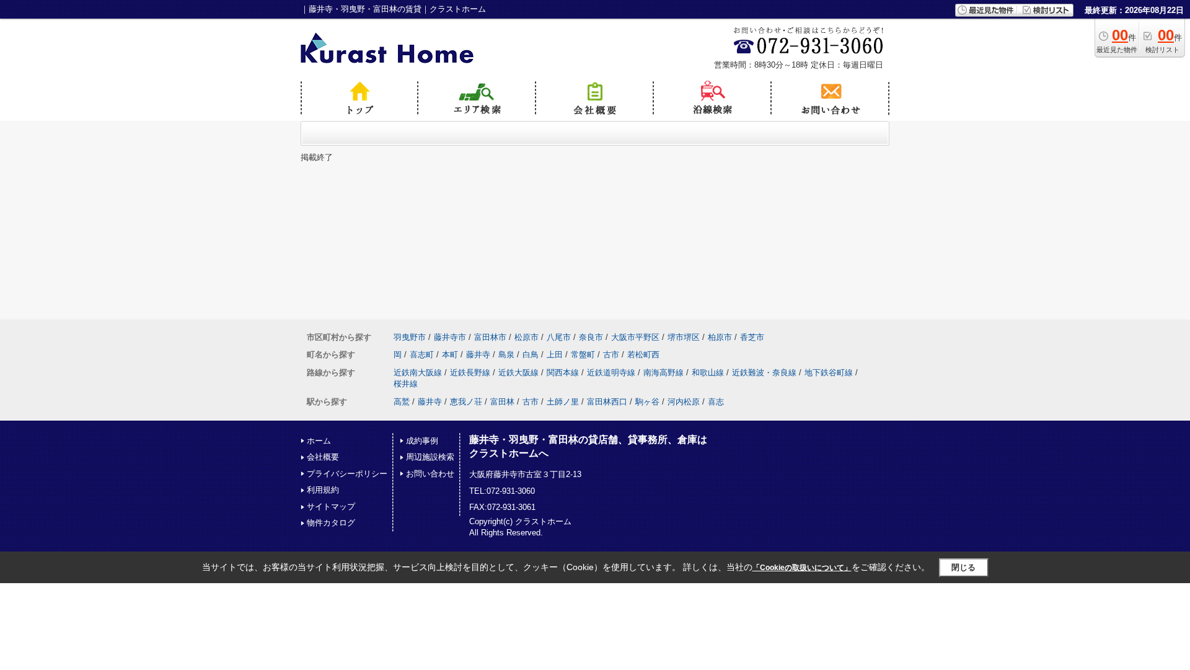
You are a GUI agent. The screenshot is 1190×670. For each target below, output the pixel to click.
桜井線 (406, 383)
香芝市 (752, 337)
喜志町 (422, 354)
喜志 (716, 401)
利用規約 (323, 489)
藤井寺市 (450, 337)
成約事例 (422, 440)
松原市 (526, 337)
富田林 (502, 401)
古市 (611, 354)
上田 (555, 354)
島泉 (506, 354)
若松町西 (643, 354)
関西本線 (563, 372)
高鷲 (402, 401)
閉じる (963, 567)
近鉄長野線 (470, 372)
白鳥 (530, 354)
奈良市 (591, 337)
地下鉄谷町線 (828, 372)
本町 (450, 354)
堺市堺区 (684, 337)
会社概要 (323, 457)
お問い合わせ (430, 473)
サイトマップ (331, 506)
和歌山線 (708, 372)
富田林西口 (607, 401)
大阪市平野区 (635, 337)
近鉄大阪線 (518, 372)
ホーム (319, 440)
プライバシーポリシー (347, 473)
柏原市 (720, 337)
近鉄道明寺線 (611, 372)
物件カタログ (331, 522)
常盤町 (583, 354)
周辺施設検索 (430, 457)
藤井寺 (478, 354)
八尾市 (559, 337)
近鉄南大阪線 (418, 372)
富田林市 (490, 337)
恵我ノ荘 (466, 401)
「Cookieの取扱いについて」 (802, 567)
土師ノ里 (563, 401)
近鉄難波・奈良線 (764, 372)
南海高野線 (663, 372)
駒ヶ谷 (647, 401)
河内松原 (684, 401)
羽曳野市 (410, 337)
